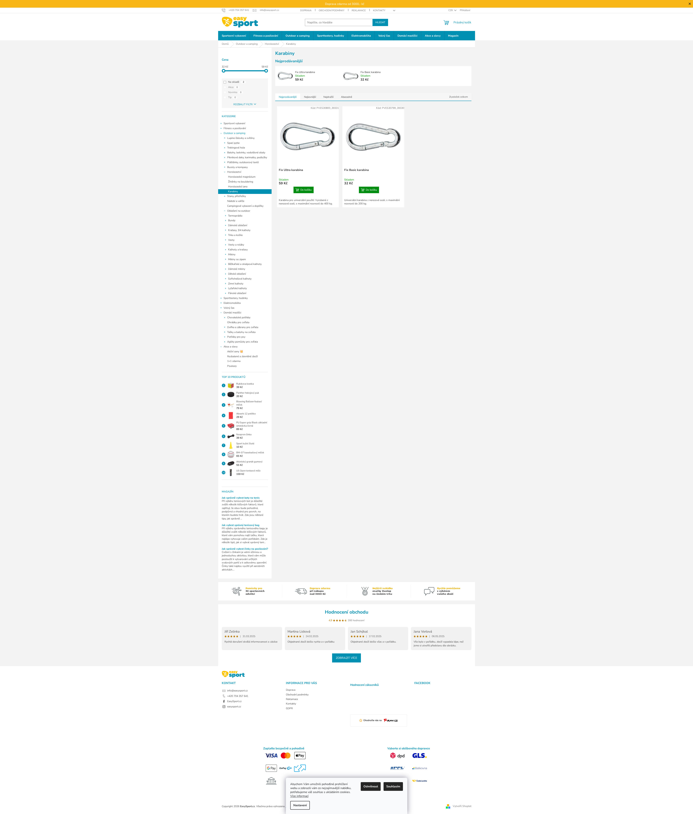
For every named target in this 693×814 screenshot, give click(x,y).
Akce (233, 87)
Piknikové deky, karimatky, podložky (247, 157)
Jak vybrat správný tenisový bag (240, 525)
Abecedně (346, 97)
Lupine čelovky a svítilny (241, 138)
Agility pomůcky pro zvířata (242, 341)
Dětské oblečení (237, 274)
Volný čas (229, 308)
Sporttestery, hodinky (236, 298)
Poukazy (232, 366)
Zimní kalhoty (235, 283)
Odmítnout (370, 786)
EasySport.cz (234, 701)
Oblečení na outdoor (238, 211)
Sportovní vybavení (234, 123)
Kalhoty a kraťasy (238, 249)
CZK (450, 10)
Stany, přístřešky (236, 196)
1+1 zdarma (233, 361)
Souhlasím (393, 786)
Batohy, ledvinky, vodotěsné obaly (246, 152)
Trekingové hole (236, 147)
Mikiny (231, 254)
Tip (232, 97)
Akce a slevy (231, 346)
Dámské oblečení (237, 225)
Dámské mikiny (236, 269)
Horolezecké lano (237, 186)
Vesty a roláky (236, 244)
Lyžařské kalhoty (237, 288)
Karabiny (233, 191)
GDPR (289, 708)
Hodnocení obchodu (346, 612)
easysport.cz (234, 706)
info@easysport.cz (237, 690)
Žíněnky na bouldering (240, 181)
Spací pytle (233, 143)
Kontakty (379, 10)
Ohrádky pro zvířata (238, 322)
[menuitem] (234, 36)
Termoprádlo (235, 215)
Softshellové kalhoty (239, 278)
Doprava (305, 10)
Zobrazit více (346, 658)
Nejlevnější (310, 97)
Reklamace (359, 10)
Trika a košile (235, 235)
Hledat (380, 22)
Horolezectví (234, 172)
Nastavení (300, 805)
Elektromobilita (232, 303)
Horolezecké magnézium (241, 177)
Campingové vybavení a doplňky (245, 206)
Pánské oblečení (237, 293)
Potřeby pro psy (236, 337)
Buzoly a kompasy (237, 167)
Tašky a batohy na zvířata (241, 332)
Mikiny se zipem (237, 259)
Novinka (235, 92)
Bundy (231, 220)
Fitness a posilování (235, 128)
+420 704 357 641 (237, 696)
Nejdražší (328, 97)
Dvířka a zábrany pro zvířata (242, 327)
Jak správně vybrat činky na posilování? (245, 548)
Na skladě (236, 82)
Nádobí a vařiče (235, 201)
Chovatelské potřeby (238, 317)
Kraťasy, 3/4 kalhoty (239, 230)
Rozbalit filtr (243, 104)
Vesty (231, 240)
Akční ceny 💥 (235, 351)
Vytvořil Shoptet (462, 806)
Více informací (299, 796)
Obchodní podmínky (331, 10)
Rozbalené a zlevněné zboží (242, 356)
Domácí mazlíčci (232, 312)
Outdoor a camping (234, 133)
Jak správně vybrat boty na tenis (241, 497)
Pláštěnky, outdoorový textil (243, 162)
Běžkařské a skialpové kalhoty (245, 264)
